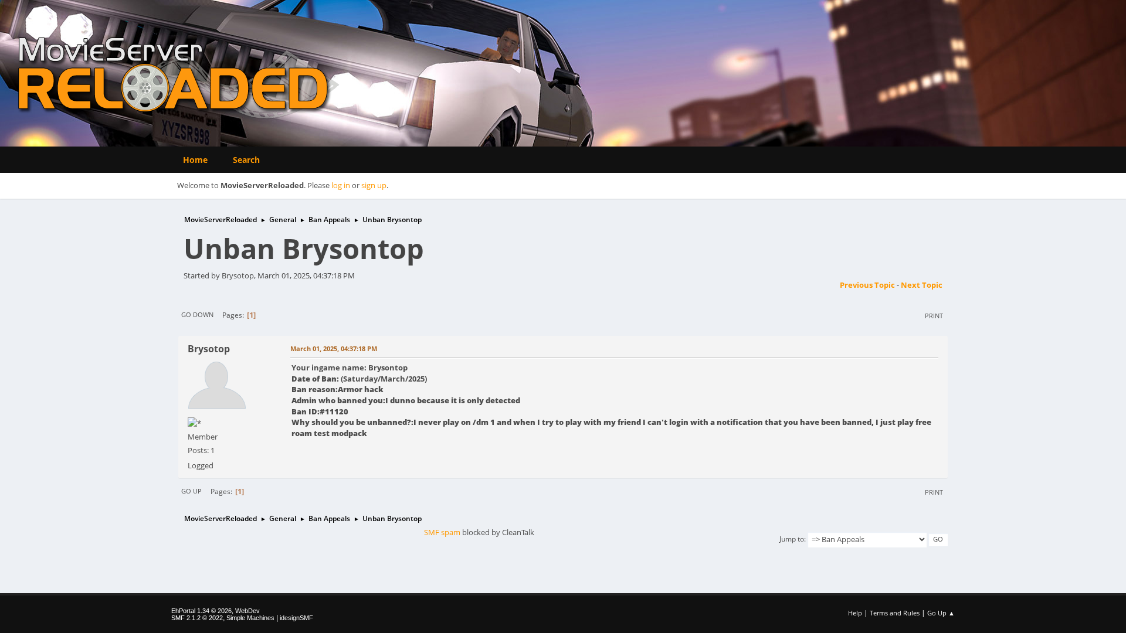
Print (934, 315)
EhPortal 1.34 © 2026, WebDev (215, 610)
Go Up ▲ (941, 612)
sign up (373, 185)
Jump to (791, 539)
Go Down (197, 314)
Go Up (191, 490)
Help (855, 612)
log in (340, 185)
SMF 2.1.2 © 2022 (197, 617)
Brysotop (209, 348)
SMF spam (442, 532)
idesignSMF (296, 617)
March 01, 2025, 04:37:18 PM (333, 348)
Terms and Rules (895, 612)
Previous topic (867, 285)
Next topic (921, 285)
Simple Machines (250, 617)
